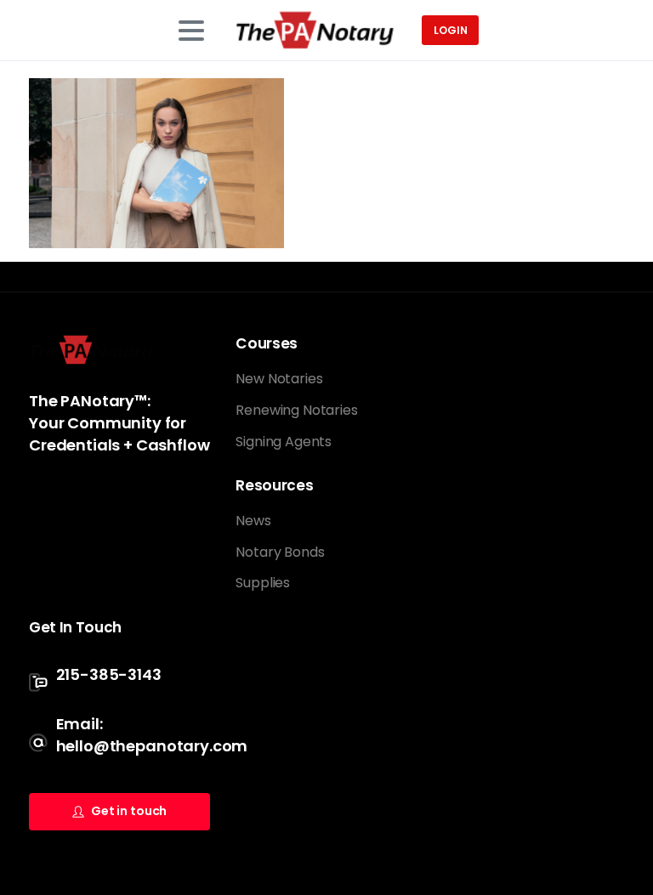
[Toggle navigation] (191, 30)
